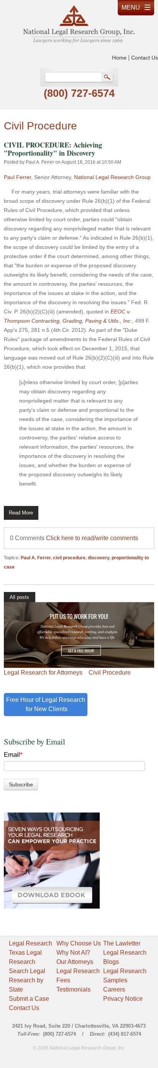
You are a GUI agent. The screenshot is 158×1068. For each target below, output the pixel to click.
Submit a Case (29, 998)
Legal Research (30, 943)
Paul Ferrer (17, 177)
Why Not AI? (73, 952)
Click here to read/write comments (92, 538)
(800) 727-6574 (79, 93)
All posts (19, 597)
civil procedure (69, 558)
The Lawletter (121, 943)
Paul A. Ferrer (40, 162)
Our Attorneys (74, 962)
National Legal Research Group (112, 177)
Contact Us (144, 58)
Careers (114, 989)
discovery (98, 558)
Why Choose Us (78, 943)
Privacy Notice (123, 998)
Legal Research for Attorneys (43, 672)
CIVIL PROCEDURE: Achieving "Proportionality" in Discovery (53, 149)
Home (119, 58)
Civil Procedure (110, 672)
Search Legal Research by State (27, 980)
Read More (21, 513)
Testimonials (73, 989)
